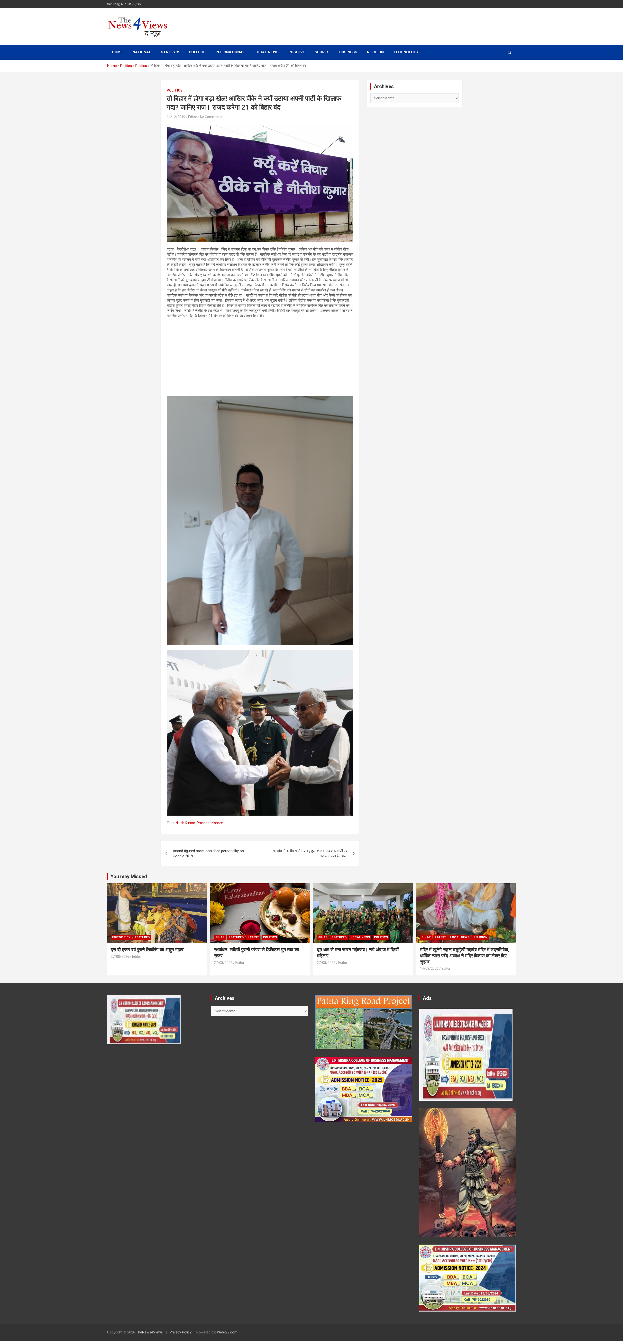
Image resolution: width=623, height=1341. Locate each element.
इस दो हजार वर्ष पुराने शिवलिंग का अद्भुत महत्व (147, 949)
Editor (192, 117)
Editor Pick (121, 937)
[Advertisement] (260, 357)
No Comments (211, 117)
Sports (322, 52)
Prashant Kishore (210, 823)
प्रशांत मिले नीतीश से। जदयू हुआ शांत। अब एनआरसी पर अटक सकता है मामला (310, 853)
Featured (142, 937)
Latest (253, 937)
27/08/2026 (120, 957)
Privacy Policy (181, 1332)
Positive (296, 52)
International (230, 52)
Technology (406, 52)
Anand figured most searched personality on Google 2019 (208, 853)
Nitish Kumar (185, 823)
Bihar (220, 937)
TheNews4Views (149, 1332)
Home (117, 52)
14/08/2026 (429, 968)
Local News (267, 52)
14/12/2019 (176, 117)
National (141, 52)
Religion (375, 52)
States (168, 52)
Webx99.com (227, 1332)
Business (348, 52)
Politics (197, 52)
